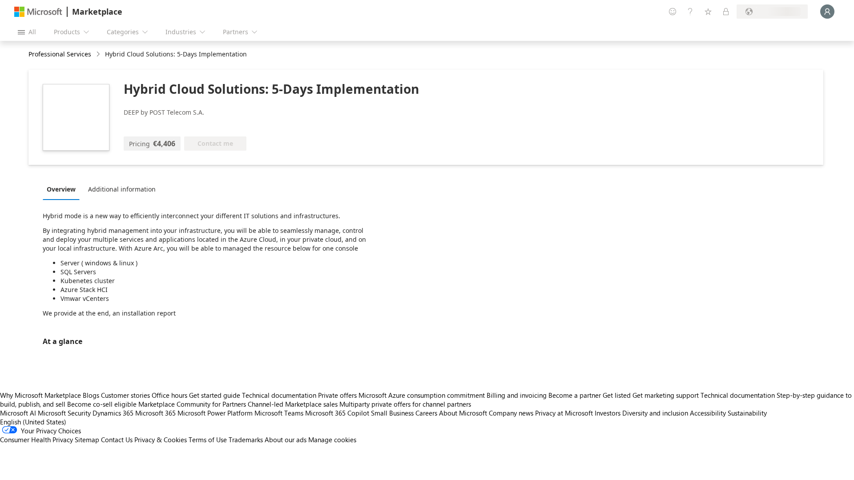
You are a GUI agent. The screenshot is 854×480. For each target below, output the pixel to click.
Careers (426, 412)
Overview (61, 189)
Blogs (91, 395)
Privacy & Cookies (160, 439)
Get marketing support (665, 395)
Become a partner (574, 395)
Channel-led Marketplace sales (293, 404)
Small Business (392, 412)
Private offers (337, 395)
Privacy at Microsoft (564, 412)
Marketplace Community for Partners (192, 404)
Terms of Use (208, 439)
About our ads (285, 439)
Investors (607, 412)
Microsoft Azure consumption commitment (423, 395)
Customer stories (125, 395)
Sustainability (747, 412)
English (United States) (33, 421)
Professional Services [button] (59, 54)
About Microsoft (463, 412)
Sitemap (87, 439)
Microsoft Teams (278, 412)
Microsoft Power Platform (215, 412)
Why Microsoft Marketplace (40, 395)
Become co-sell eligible (102, 404)
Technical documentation (279, 395)
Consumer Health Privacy (36, 439)
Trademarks (246, 439)
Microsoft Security (64, 412)
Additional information (122, 189)
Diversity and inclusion (655, 412)
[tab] (63, 189)
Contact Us (117, 439)
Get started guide (214, 395)
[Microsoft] (38, 12)
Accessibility (708, 412)
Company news (511, 412)
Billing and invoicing (517, 395)
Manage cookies (332, 439)
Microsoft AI (18, 412)
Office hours (169, 395)
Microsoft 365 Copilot (337, 412)
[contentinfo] (99, 54)
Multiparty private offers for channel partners (405, 404)
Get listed (617, 395)
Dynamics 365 (113, 412)
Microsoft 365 (155, 412)
